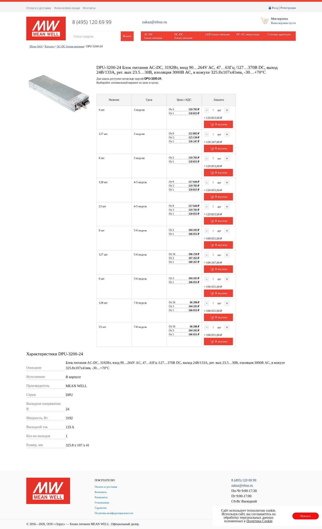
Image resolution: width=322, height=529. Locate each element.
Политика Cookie (259, 521)
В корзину (221, 124)
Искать (127, 36)
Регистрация (288, 7)
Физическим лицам (67, 8)
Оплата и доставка (38, 8)
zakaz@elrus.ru (154, 22)
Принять (305, 516)
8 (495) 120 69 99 (243, 480)
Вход (275, 7)
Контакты (89, 8)
